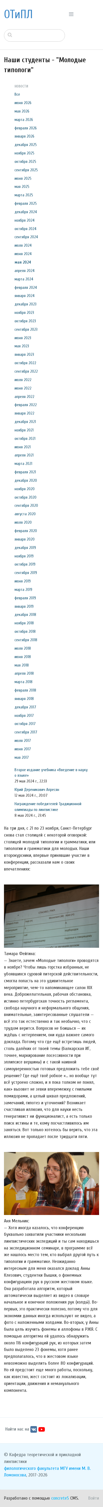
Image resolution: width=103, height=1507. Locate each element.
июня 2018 (23, 656)
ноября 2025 (24, 153)
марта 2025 (24, 195)
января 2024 (25, 295)
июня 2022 (23, 388)
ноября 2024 (25, 220)
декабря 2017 (25, 707)
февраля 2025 (26, 203)
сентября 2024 (26, 237)
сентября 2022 (26, 371)
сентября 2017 (26, 732)
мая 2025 (22, 186)
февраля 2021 (25, 472)
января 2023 (24, 354)
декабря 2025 (26, 144)
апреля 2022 (24, 396)
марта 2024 (24, 279)
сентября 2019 (26, 572)
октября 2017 (25, 723)
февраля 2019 (25, 598)
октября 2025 (25, 161)
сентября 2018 (26, 640)
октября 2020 (25, 497)
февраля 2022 (26, 404)
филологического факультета (31, 1468)
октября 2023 (25, 321)
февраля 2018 (25, 690)
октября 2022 (25, 363)
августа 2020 (25, 514)
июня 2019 (23, 581)
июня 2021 (23, 447)
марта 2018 (23, 681)
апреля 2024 (25, 270)
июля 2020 (23, 522)
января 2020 (25, 539)
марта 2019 (23, 589)
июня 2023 (23, 338)
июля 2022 (23, 379)
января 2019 (24, 606)
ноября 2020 (25, 489)
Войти (93, 1498)
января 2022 (24, 413)
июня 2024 (23, 253)
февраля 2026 (26, 128)
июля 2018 (23, 648)
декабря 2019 (25, 547)
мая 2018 (22, 665)
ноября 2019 (24, 556)
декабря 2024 (26, 212)
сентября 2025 (26, 170)
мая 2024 (23, 262)
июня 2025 (23, 178)
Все (17, 94)
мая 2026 (22, 111)
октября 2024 (25, 228)
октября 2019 (25, 564)
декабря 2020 (26, 480)
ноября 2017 (24, 715)
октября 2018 (25, 631)
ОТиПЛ (18, 14)
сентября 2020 (26, 505)
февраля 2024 (26, 287)
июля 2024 (23, 245)
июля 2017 (23, 740)
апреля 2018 (24, 673)
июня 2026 (23, 102)
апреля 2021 (24, 455)
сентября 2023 (26, 329)
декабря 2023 (25, 304)
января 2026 (24, 136)
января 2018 (24, 698)
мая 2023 (22, 346)
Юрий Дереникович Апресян (37, 789)
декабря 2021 (25, 421)
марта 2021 (23, 463)
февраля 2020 (26, 530)
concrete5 (60, 1498)
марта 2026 (24, 119)
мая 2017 (22, 757)
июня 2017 (23, 749)
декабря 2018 (25, 614)
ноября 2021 (24, 430)
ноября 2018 (24, 623)
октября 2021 (25, 438)
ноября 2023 (24, 312)
